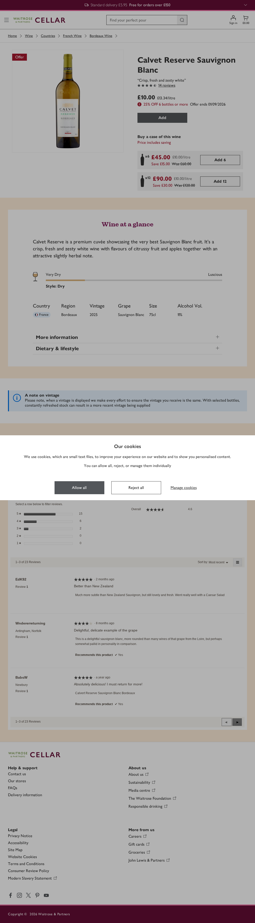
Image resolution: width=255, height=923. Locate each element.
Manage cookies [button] (184, 487)
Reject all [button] (136, 487)
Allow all (79, 487)
